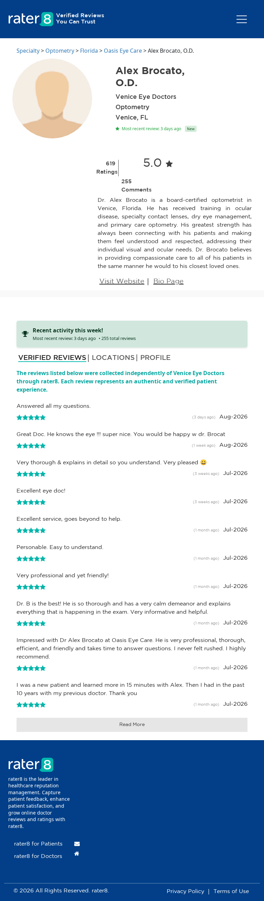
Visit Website (121, 281)
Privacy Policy (185, 891)
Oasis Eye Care (123, 50)
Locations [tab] (113, 358)
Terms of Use (231, 891)
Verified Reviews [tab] (52, 358)
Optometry (59, 50)
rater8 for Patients (38, 844)
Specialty (28, 50)
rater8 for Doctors (38, 856)
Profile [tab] (155, 358)
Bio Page (168, 281)
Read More (132, 725)
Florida (89, 50)
